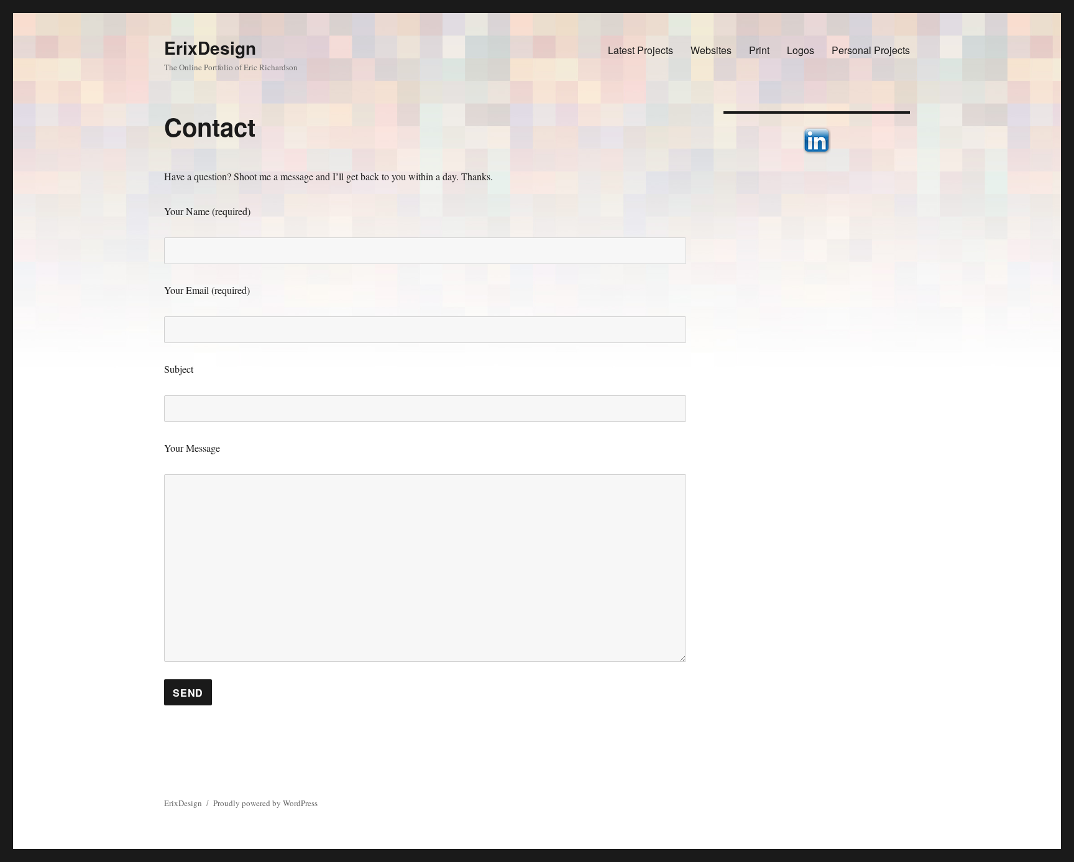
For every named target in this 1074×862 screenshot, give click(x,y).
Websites (711, 50)
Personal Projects (871, 50)
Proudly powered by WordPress (265, 803)
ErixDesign (210, 47)
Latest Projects (640, 50)
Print (759, 50)
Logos (800, 50)
